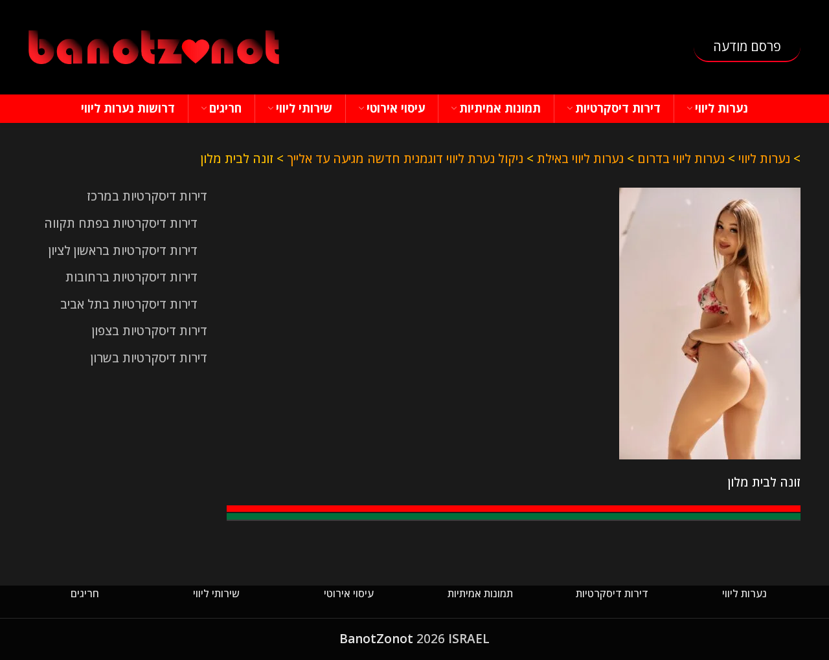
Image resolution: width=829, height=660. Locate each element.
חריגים (85, 593)
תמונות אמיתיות (480, 593)
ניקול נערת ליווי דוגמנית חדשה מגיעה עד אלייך (405, 158)
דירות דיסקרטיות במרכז (147, 196)
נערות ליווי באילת (580, 158)
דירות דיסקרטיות (612, 593)
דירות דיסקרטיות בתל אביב (129, 304)
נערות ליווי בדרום (681, 158)
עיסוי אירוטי (349, 593)
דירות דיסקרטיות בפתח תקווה (121, 223)
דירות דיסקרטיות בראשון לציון (123, 250)
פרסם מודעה (747, 46)
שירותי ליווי (216, 593)
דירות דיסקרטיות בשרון (149, 357)
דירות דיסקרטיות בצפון (149, 330)
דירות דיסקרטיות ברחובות (131, 277)
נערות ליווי (764, 158)
